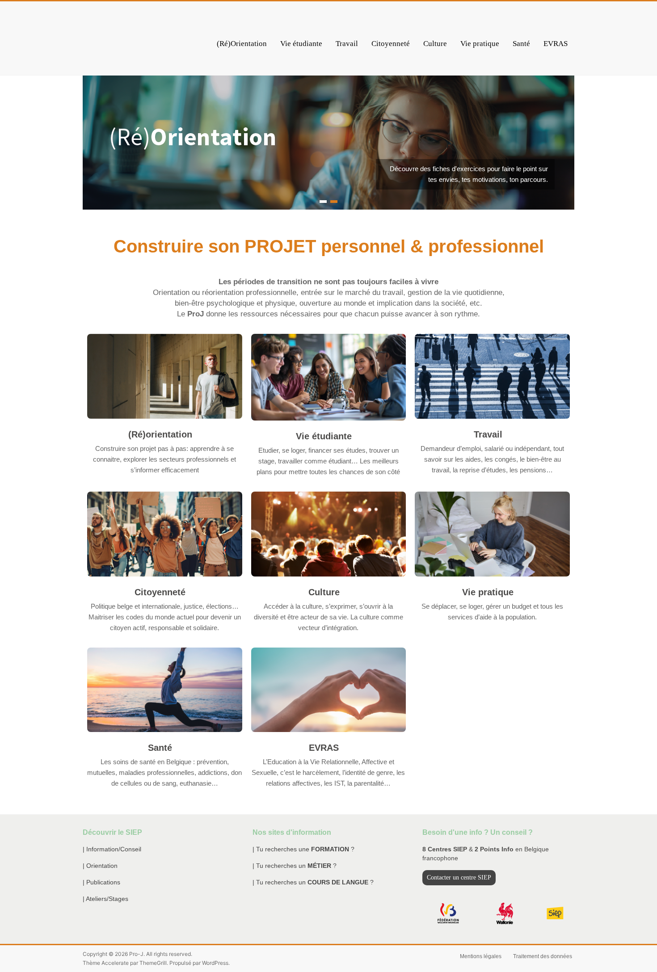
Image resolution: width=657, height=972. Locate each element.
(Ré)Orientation (242, 43)
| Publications (101, 882)
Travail (347, 43)
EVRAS (555, 43)
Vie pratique (479, 43)
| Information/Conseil (112, 849)
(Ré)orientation (160, 434)
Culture (435, 43)
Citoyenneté (390, 43)
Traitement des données (542, 956)
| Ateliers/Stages (105, 898)
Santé (521, 43)
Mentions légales (480, 956)
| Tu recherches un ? (295, 865)
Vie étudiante (301, 43)
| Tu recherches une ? (303, 849)
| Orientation (100, 865)
